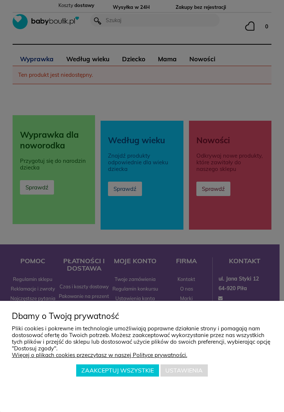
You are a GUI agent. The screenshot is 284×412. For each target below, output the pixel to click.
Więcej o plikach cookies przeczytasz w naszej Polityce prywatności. (99, 354)
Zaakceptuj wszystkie (117, 370)
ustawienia (184, 370)
